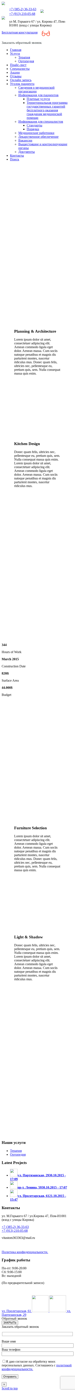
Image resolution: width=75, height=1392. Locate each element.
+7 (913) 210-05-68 (22, 14)
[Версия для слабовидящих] (46, 34)
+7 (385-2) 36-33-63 (22, 9)
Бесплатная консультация (20, 32)
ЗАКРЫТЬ (9, 1322)
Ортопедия (18, 1154)
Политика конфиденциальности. (25, 1252)
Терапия (16, 1150)
